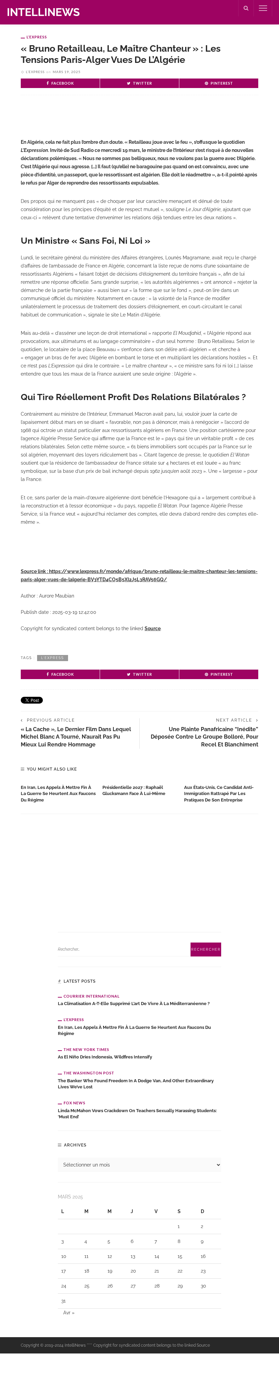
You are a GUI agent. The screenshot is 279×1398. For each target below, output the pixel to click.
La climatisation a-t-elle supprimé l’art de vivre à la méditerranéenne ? (134, 1003)
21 (156, 1271)
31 (63, 1301)
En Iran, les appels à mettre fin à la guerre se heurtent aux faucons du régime (58, 794)
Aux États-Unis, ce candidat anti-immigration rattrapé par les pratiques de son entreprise (218, 794)
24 (63, 1286)
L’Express (37, 37)
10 (63, 1256)
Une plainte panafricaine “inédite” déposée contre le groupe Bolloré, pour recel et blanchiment (204, 737)
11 (86, 1256)
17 (63, 1271)
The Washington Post (89, 1073)
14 (156, 1256)
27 (133, 1286)
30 (203, 1286)
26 (110, 1286)
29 (180, 1286)
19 (110, 1271)
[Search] (246, 8)
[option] (58, 792)
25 (86, 1286)
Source (153, 628)
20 (133, 1271)
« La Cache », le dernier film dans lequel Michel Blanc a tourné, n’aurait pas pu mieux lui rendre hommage (76, 737)
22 (180, 1271)
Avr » (69, 1312)
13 (133, 1256)
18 (86, 1271)
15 (180, 1256)
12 (110, 1256)
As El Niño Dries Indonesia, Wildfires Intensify (105, 1056)
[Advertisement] (100, 122)
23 (203, 1271)
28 (157, 1286)
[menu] (263, 8)
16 (203, 1256)
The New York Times (86, 1049)
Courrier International (92, 996)
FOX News (74, 1103)
